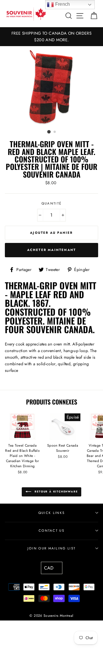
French (62, 4)
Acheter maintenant (51, 250)
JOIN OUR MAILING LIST (51, 548)
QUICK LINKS (51, 512)
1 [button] (49, 131)
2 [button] (55, 132)
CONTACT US (51, 530)
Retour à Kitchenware (55, 491)
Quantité (51, 203)
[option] (51, 36)
